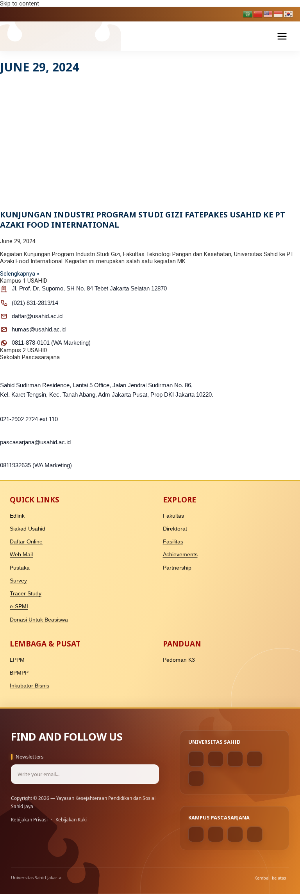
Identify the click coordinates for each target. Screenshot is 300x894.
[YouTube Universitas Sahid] (196, 778)
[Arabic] (248, 13)
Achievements (180, 554)
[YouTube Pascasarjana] (254, 834)
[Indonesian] (278, 13)
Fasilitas (173, 542)
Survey (18, 581)
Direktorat (175, 529)
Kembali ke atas (270, 878)
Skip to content (19, 3)
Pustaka (20, 568)
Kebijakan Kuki (71, 819)
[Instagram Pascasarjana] (215, 834)
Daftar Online (26, 542)
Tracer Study (25, 594)
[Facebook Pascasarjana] (196, 834)
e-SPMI (19, 606)
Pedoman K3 (179, 660)
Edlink (17, 516)
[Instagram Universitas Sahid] (215, 759)
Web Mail (21, 554)
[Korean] (289, 13)
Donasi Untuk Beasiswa (39, 620)
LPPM (17, 660)
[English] (268, 13)
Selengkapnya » (19, 273)
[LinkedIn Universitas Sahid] (254, 759)
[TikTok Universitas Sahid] (235, 759)
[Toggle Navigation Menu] (282, 36)
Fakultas (173, 516)
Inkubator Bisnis (29, 686)
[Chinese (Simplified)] (258, 13)
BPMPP (19, 673)
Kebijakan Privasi (29, 819)
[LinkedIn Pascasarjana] (235, 834)
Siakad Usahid (27, 529)
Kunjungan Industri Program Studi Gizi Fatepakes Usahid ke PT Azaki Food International (142, 219)
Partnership (177, 568)
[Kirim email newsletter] (149, 774)
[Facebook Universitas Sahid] (196, 759)
